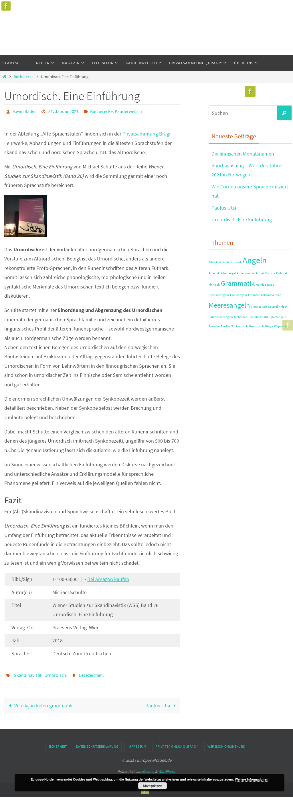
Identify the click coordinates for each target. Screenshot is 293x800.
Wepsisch (280, 326)
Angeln (255, 260)
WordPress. (166, 768)
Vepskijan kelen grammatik (43, 702)
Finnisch (214, 284)
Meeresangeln (229, 305)
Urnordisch (55, 673)
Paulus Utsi (158, 702)
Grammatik (238, 283)
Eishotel (281, 273)
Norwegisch (259, 307)
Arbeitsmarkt (245, 273)
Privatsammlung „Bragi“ (176, 743)
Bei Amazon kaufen (108, 577)
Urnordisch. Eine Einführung (241, 219)
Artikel (260, 273)
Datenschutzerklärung (97, 743)
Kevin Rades (24, 111)
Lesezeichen (91, 673)
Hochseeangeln (219, 295)
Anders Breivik (232, 262)
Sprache (214, 326)
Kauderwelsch (128, 111)
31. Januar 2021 (63, 111)
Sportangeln (278, 317)
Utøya (269, 326)
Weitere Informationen (251, 779)
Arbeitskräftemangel (222, 273)
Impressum (137, 743)
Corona (270, 273)
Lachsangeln (238, 295)
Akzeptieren (152, 785)
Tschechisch (239, 326)
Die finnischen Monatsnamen (242, 153)
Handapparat (265, 284)
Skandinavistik (28, 673)
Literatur (254, 295)
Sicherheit (241, 317)
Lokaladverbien (271, 295)
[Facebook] (6, 6)
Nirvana (148, 768)
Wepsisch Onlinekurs (226, 743)
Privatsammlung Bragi (146, 132)
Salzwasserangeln (221, 317)
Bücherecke (23, 76)
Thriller (225, 326)
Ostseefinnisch (278, 307)
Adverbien (215, 262)
